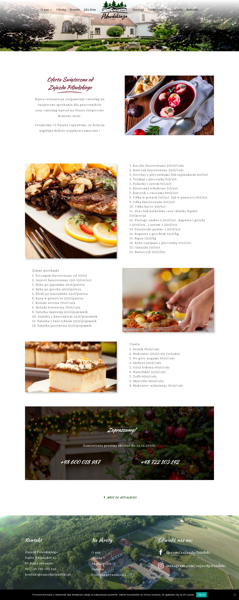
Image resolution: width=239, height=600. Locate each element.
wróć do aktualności (121, 497)
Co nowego (156, 10)
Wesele (75, 10)
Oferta (61, 10)
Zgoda (201, 594)
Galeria (177, 10)
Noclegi (138, 10)
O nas (45, 10)
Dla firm (90, 10)
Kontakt (192, 10)
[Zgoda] (234, 595)
